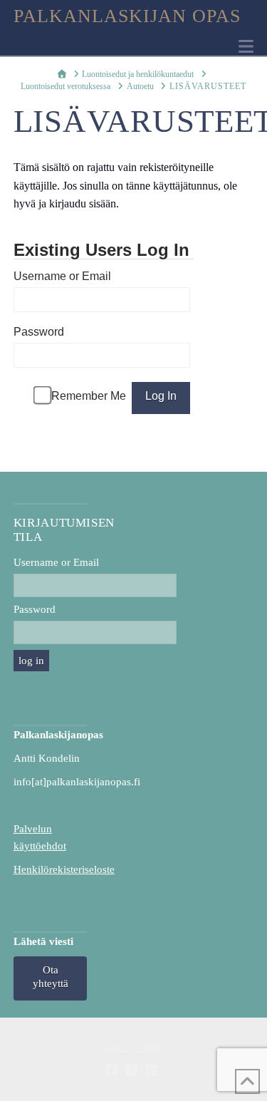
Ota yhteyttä (50, 977)
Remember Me (88, 396)
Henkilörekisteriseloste (64, 869)
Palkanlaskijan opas (127, 16)
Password (39, 332)
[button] (246, 47)
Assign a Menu (133, 1047)
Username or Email (62, 276)
